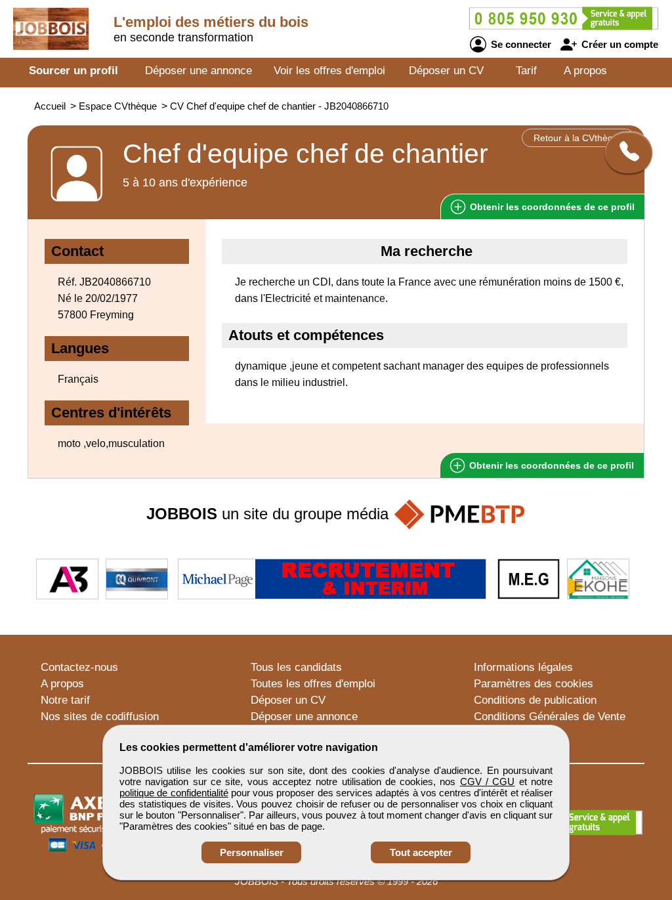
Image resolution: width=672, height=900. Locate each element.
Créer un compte (618, 44)
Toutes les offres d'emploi (313, 683)
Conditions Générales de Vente (549, 716)
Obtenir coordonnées (551, 207)
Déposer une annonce (198, 70)
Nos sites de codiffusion (100, 716)
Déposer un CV (446, 70)
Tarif (526, 70)
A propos (585, 70)
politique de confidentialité (173, 792)
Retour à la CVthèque (578, 138)
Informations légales (523, 667)
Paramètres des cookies (533, 683)
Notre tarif (65, 700)
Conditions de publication (535, 700)
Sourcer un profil (73, 70)
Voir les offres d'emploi (329, 70)
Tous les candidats (296, 667)
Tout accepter (421, 852)
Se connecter (519, 44)
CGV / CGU (487, 781)
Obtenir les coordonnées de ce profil (550, 465)
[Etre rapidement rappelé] (623, 152)
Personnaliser (252, 852)
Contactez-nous (79, 667)
